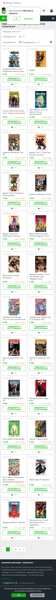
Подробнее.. (6, 578)
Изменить (28, 18)
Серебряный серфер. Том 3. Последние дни (40, 318)
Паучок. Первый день (38, 439)
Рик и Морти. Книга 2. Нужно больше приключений (38, 111)
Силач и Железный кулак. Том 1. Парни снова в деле (14, 112)
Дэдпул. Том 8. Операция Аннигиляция (13, 194)
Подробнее (37, 595)
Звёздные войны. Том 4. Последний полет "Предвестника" (39, 276)
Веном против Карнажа (39, 479)
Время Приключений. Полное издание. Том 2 (39, 235)
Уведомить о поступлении (14, 79)
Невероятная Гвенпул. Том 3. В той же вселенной (14, 318)
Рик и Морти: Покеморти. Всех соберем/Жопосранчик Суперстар (13, 479)
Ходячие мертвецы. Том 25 (13, 399)
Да (17, 18)
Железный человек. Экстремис (11, 276)
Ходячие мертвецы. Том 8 (40, 194)
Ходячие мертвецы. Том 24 (39, 359)
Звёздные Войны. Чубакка (14, 522)
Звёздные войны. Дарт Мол (39, 399)
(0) (10, 49)
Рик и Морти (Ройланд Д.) (13, 439)
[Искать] (53, 18)
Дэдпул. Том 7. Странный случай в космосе (40, 153)
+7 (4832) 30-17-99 (9, 583)
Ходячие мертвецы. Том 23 (13, 359)
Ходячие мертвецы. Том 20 (13, 153)
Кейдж (32, 70)
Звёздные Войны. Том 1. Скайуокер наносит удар (13, 70)
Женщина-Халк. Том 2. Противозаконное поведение (38, 522)
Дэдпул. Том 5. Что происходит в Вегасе (11, 235)
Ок (19, 595)
